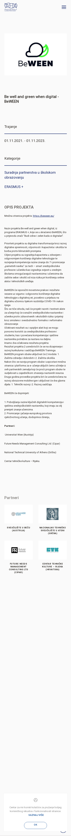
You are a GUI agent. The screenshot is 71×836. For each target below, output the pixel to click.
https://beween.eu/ (43, 215)
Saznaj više (36, 815)
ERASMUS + (13, 187)
